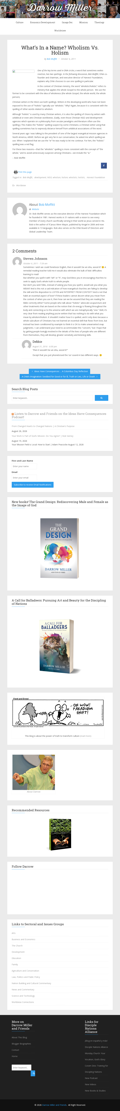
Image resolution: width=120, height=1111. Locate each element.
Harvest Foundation (96, 177)
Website (35, 209)
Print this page (25, 172)
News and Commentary (23, 989)
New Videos (90, 1084)
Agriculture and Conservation (25, 970)
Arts (14, 933)
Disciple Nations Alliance (96, 1047)
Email (14, 472)
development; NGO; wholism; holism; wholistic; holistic (59, 177)
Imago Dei (67, 22)
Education (16, 958)
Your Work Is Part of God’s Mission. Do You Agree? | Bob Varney (42, 436)
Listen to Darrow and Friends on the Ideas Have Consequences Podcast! (59, 415)
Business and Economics (23, 939)
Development (18, 951)
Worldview (60, 30)
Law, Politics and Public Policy (26, 977)
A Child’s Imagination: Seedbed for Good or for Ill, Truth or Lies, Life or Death (59, 376)
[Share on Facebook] (104, 167)
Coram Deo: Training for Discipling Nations (96, 1068)
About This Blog (19, 1037)
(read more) (85, 736)
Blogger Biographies (21, 1043)
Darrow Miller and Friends (54, 1105)
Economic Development (42, 22)
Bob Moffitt (52, 58)
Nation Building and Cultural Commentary (31, 983)
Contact (15, 1050)
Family (15, 964)
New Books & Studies (95, 1090)
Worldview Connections (23, 1002)
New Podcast (91, 1078)
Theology (99, 22)
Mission (83, 22)
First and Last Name (22, 460)
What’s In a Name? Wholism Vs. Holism (60, 50)
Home (15, 1056)
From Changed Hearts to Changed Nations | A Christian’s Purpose (43, 426)
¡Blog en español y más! (96, 1040)
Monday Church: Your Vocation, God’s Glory (95, 1056)
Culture (19, 22)
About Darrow (33, 791)
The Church (17, 945)
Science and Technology (23, 995)
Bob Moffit (27, 177)
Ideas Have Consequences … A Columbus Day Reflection (61, 371)
